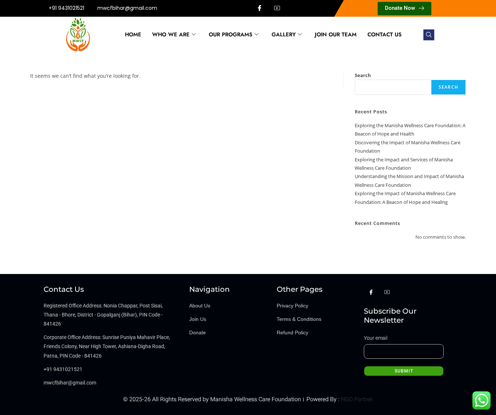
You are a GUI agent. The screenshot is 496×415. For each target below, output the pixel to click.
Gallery (284, 35)
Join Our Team (336, 35)
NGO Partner (356, 399)
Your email (375, 338)
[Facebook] (259, 8)
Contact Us (384, 35)
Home (133, 35)
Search (363, 75)
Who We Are (171, 35)
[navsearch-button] (428, 34)
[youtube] (277, 8)
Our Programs (230, 35)
